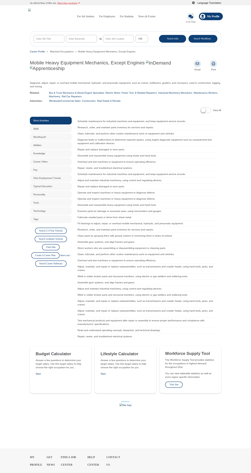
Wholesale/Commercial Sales (65, 100)
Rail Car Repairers (72, 96)
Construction (89, 100)
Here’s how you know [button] (67, 3)
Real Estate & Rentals (109, 100)
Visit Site (174, 384)
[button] (195, 3)
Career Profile (37, 51)
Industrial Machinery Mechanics (175, 92)
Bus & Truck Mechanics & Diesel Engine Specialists (76, 92)
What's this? (65, 255)
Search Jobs (172, 38)
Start (38, 373)
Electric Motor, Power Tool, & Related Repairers (131, 92)
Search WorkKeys (203, 38)
